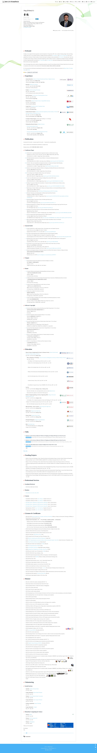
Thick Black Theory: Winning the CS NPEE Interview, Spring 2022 (36, 506)
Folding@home (32, 721)
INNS (38, 492)
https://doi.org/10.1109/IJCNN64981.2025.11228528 (54, 181)
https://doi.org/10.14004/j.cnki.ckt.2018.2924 (53, 248)
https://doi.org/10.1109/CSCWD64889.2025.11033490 (55, 186)
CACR (33, 492)
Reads (72, 68)
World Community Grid (33, 718)
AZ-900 (43, 543)
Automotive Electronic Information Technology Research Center (37, 131)
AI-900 (44, 551)
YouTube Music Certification (32, 547)
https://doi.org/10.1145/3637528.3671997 (53, 196)
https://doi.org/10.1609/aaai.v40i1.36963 (52, 166)
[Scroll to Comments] (95, 747)
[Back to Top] (95, 749)
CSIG (35, 492)
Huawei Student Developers (37, 692)
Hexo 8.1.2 (46, 748)
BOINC (31, 714)
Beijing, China (37, 80)
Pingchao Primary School (36, 415)
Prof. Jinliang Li (55, 55)
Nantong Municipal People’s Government (36, 696)
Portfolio (28, 69)
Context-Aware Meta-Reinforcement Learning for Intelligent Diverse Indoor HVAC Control (41, 444)
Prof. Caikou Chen (49, 60)
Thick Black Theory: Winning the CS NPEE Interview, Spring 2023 (36, 504)
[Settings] (95, 745)
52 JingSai (35, 707)
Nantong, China (45, 388)
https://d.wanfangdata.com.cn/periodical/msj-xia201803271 (46, 254)
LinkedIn (30, 26)
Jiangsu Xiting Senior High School (45, 406)
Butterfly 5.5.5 (53, 748)
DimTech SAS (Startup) (34, 84)
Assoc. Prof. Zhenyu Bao (34, 121)
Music (24, 69)
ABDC (38, 147)
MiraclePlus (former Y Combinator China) (38, 106)
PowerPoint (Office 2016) (41, 573)
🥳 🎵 (37, 19)
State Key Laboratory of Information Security (33, 113)
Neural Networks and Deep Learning (34, 541)
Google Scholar (26, 26)
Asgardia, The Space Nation (34, 688)
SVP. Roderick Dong (33, 109)
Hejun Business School (37, 534)
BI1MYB (37, 556)
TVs (69, 68)
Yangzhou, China (39, 127)
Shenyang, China (38, 388)
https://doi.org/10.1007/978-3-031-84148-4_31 (45, 207)
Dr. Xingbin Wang (39, 116)
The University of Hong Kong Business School (39, 95)
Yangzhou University (41, 124)
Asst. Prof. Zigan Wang (33, 98)
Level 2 (44, 567)
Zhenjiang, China (38, 120)
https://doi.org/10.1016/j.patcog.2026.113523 (64, 236)
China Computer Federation (37, 699)
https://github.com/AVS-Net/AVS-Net (66, 217)
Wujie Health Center (31, 424)
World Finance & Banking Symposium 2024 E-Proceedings (47, 191)
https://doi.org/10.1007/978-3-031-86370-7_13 (48, 202)
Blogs (65, 68)
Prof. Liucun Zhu (33, 134)
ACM (27, 492)
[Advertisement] (48, 40)
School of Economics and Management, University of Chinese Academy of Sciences (52, 357)
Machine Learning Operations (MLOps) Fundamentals (36, 538)
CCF (30, 147)
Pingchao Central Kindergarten (40, 419)
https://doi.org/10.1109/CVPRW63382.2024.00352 (63, 212)
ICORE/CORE (34, 147)
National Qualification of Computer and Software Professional (42, 516)
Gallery (67, 68)
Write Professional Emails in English (34, 545)
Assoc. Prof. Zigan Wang (63, 55)
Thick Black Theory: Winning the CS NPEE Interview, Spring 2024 (36, 502)
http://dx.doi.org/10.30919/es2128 (50, 231)
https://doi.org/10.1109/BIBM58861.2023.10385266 (51, 217)
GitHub (33, 26)
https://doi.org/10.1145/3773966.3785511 (57, 161)
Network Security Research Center (32, 126)
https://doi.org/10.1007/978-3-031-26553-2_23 (56, 222)
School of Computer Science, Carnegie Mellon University (41, 100)
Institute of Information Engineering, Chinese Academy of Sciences (46, 111)
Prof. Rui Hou (61, 57)
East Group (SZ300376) (32, 630)
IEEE (29, 492)
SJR (41, 147)
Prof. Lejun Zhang (42, 60)
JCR (40, 147)
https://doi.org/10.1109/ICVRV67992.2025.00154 (51, 176)
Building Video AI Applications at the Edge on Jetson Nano (37, 549)
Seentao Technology (38, 703)
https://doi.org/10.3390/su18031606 (52, 241)
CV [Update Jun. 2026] (27, 27)
